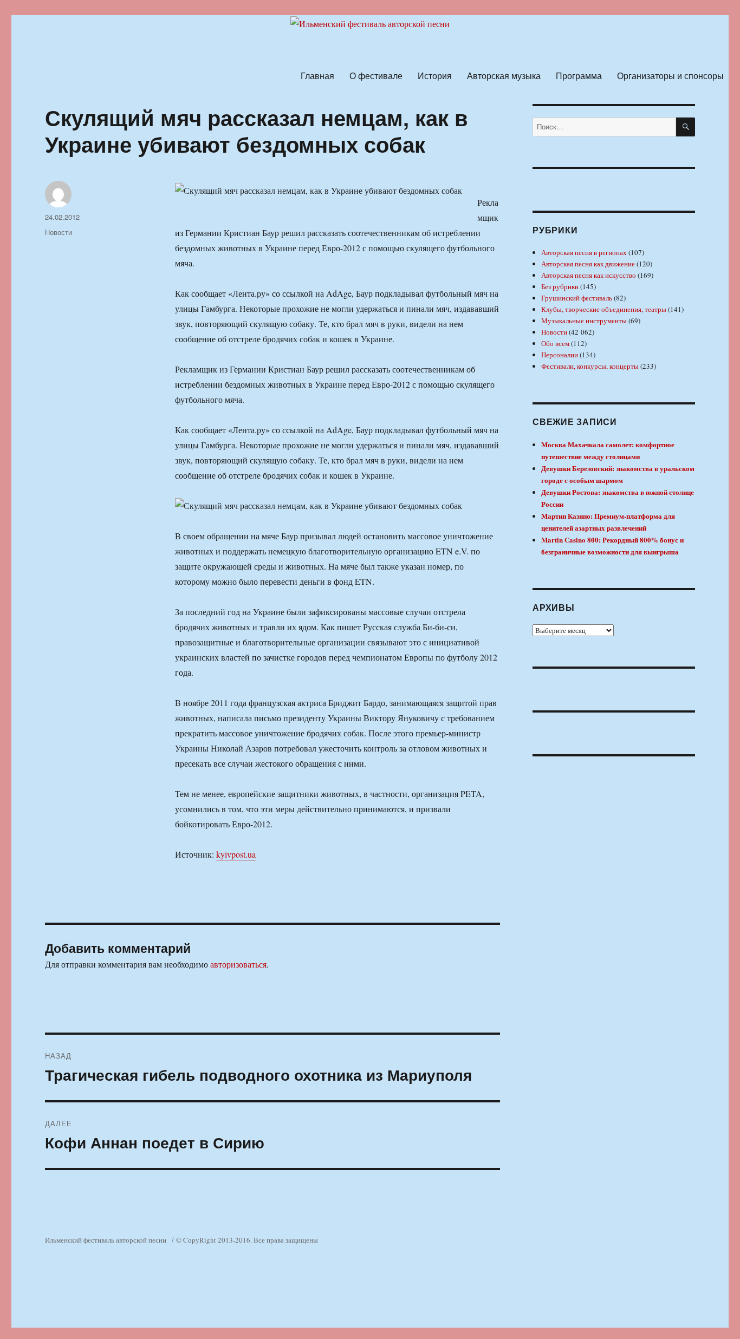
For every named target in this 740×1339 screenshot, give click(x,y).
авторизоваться (238, 964)
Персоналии (559, 355)
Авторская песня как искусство (588, 275)
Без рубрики (560, 286)
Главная (317, 75)
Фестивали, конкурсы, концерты (590, 366)
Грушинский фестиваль (576, 298)
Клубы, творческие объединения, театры (603, 309)
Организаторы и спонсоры (670, 75)
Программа (579, 75)
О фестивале (376, 75)
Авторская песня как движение (588, 264)
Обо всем (555, 343)
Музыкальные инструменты (584, 320)
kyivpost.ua (236, 854)
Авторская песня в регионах (584, 252)
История (435, 75)
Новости (58, 232)
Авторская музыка (504, 75)
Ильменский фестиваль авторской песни (105, 1240)
